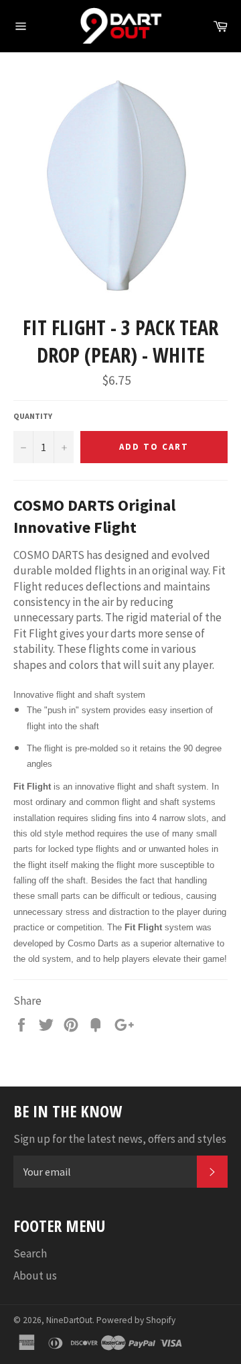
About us (35, 1275)
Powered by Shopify (135, 1320)
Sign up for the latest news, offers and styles (119, 1138)
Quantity (32, 416)
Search (30, 1253)
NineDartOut (69, 1320)
